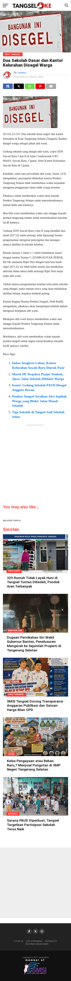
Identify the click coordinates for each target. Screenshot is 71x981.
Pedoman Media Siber (36, 944)
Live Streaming (34, 941)
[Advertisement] (35, 463)
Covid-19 (18, 941)
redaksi (22, 72)
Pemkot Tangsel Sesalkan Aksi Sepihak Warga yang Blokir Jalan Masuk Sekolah (39, 401)
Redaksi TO (51, 941)
